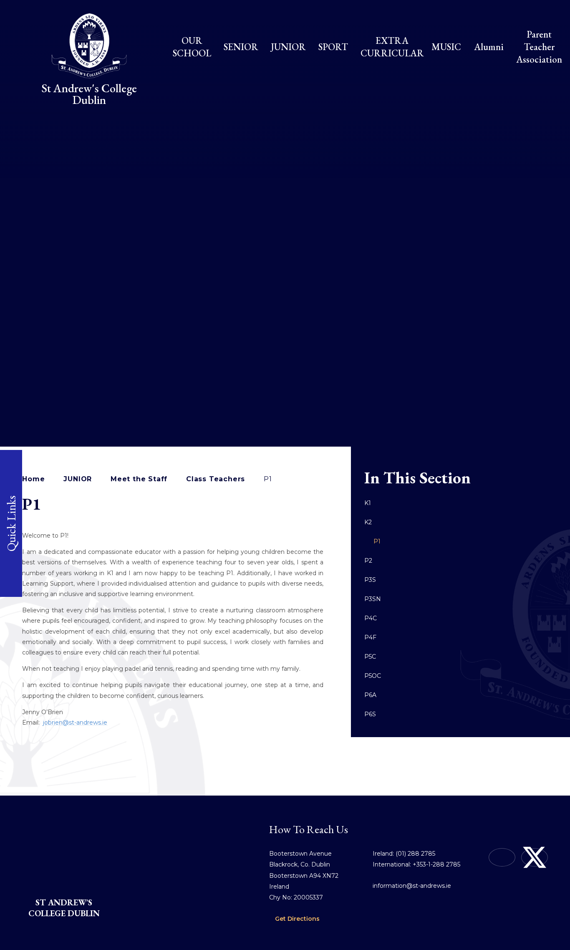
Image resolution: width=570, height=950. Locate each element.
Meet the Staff (139, 479)
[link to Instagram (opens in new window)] (502, 857)
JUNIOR (77, 479)
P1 (268, 479)
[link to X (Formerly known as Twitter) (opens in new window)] (534, 857)
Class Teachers (215, 479)
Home (33, 479)
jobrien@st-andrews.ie (75, 722)
